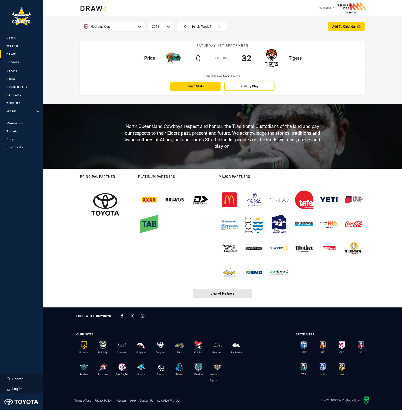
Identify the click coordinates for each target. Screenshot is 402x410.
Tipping (14, 103)
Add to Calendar (344, 26)
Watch (13, 46)
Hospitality (15, 147)
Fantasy (14, 95)
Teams (12, 70)
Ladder (13, 62)
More (11, 111)
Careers (122, 400)
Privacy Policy (103, 400)
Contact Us (146, 400)
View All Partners (222, 293)
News (11, 38)
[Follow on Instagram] (142, 316)
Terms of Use (82, 400)
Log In (17, 388)
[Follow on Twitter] (132, 316)
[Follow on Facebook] (122, 316)
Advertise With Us (168, 400)
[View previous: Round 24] (182, 26)
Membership (16, 123)
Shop (10, 139)
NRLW (11, 78)
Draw (11, 54)
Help (133, 400)
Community (17, 87)
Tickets (12, 131)
